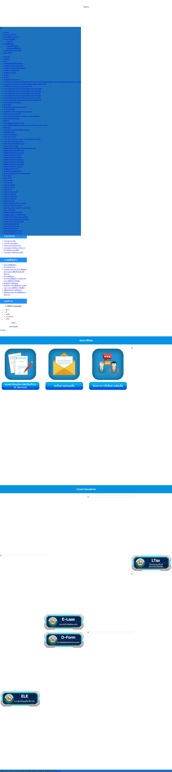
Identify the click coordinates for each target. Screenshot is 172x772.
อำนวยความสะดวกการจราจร (13, 205)
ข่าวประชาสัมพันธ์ (9, 39)
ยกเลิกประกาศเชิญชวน (11, 283)
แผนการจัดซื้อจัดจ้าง (10, 265)
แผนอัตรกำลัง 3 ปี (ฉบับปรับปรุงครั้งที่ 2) (16, 217)
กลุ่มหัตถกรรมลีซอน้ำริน (11, 70)
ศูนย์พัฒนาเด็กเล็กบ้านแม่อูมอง (13, 166)
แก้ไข (7, 319)
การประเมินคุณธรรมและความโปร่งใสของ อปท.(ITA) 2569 (22, 98)
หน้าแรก (6, 32)
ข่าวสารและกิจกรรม (10, 34)
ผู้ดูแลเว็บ (58, 771)
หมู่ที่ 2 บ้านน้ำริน (9, 187)
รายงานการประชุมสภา (11, 134)
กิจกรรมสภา (7, 104)
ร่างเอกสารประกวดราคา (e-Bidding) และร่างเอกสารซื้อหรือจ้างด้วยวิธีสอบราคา (15, 272)
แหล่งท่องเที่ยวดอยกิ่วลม (11, 224)
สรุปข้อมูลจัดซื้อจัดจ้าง (14, 48)
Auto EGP (7, 56)
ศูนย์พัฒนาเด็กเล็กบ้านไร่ (11, 169)
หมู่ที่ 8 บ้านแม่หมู (9, 201)
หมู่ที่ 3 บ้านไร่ (8, 189)
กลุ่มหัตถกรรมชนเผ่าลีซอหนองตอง (15, 68)
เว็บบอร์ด (10, 41)
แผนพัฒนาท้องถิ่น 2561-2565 (13, 212)
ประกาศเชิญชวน (9, 276)
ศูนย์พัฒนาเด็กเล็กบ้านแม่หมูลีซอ (14, 164)
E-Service (7, 59)
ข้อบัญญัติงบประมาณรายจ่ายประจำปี (15, 107)
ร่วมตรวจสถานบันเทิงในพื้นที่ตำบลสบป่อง (17, 130)
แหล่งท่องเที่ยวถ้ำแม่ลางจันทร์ (13, 231)
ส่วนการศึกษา (8, 175)
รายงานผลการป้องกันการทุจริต (13, 141)
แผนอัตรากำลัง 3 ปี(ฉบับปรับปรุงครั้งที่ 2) (16, 219)
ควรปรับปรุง (9, 316)
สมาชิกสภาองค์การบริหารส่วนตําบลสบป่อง (17, 173)
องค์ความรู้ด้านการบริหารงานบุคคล (15, 203)
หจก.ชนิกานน (8, 182)
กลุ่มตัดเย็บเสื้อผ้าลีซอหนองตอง (13, 63)
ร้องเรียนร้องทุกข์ (9, 132)
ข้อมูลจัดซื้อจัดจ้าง (13, 46)
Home (5, 61)
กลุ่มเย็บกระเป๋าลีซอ (10, 72)
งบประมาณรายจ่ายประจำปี (12, 114)
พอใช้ (7, 314)
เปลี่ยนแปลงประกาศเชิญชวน (13, 290)
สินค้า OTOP (8, 53)
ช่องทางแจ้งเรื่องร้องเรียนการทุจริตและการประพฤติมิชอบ (22, 116)
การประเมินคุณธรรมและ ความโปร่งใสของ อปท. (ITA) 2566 (22, 91)
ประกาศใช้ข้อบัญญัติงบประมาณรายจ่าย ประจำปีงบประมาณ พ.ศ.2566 (25, 125)
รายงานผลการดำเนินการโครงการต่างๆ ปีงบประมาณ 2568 (22, 139)
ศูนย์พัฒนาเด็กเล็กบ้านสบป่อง (13, 157)
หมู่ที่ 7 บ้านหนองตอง (10, 198)
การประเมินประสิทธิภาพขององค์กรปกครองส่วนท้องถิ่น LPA (22, 100)
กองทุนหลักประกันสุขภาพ (12, 79)
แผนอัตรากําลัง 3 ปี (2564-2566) (14, 221)
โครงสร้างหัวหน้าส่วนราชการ (13, 233)
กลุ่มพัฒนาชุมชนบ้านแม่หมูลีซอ (14, 66)
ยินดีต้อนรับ (7, 127)
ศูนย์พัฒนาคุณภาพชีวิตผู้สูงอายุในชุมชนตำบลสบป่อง (20, 148)
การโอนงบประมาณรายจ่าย (12, 102)
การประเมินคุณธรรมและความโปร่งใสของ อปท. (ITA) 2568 (22, 95)
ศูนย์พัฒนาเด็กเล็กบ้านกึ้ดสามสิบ (14, 150)
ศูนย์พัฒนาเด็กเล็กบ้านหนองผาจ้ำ (14, 162)
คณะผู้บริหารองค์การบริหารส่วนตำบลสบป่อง (18, 111)
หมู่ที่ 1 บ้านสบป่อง (9, 185)
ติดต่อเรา (6, 120)
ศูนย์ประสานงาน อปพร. (11, 146)
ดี (6, 312)
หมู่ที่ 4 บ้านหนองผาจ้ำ (11, 192)
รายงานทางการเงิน (10, 137)
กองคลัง (6, 75)
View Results (13, 326)
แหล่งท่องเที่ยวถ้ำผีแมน (11, 228)
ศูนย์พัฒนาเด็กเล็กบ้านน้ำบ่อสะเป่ (14, 153)
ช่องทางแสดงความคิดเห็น (12, 118)
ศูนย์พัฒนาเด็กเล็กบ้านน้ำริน (12, 155)
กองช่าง (6, 77)
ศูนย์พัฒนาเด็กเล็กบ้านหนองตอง (14, 159)
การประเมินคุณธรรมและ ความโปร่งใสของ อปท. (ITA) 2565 (22, 88)
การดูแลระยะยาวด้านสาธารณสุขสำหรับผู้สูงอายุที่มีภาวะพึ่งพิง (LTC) (25, 84)
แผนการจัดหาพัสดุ (9, 210)
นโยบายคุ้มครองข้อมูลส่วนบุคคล (14, 123)
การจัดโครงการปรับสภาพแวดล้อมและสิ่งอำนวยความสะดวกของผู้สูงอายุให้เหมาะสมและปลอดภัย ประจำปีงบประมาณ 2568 (42, 82)
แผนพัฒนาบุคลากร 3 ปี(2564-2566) (15, 214)
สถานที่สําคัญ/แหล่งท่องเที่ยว (13, 50)
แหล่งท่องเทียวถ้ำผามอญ (11, 226)
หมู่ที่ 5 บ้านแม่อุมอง (10, 194)
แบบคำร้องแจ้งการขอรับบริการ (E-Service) (17, 208)
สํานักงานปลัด (8, 180)
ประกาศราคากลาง (9, 267)
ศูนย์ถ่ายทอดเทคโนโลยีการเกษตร (14, 143)
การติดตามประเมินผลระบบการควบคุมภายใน (18, 86)
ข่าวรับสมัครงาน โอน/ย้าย (12, 37)
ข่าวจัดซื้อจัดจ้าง (9, 43)
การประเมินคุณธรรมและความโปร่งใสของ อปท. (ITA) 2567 (22, 93)
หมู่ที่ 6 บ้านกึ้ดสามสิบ (10, 196)
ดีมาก (7, 310)
